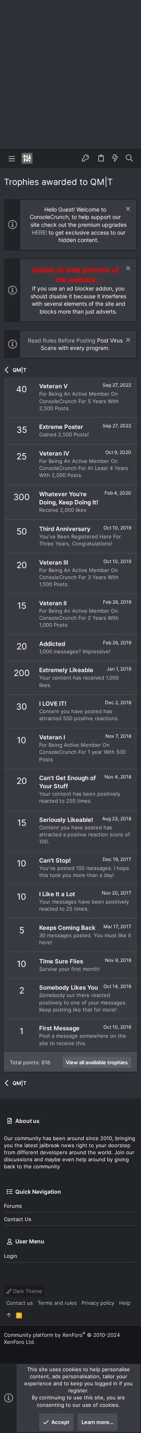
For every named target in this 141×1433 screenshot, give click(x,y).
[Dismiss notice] (127, 210)
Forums (13, 1206)
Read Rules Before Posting (62, 340)
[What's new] (115, 158)
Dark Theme (26, 1291)
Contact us (17, 1219)
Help (124, 1303)
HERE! (39, 232)
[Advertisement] (70, 74)
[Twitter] (7, 1351)
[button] (12, 158)
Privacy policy (97, 1303)
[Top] (9, 1315)
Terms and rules (57, 1303)
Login (10, 1256)
